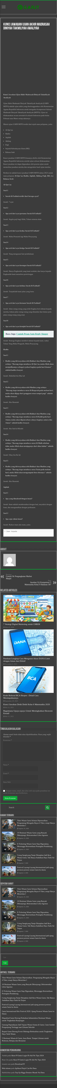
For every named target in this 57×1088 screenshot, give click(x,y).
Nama (6, 765)
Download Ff (20, 1064)
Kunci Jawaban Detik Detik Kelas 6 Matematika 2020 (26, 704)
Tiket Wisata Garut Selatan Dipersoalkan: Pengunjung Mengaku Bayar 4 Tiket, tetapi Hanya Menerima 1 (36, 823)
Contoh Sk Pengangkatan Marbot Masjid (19, 577)
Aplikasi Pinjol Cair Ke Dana (26, 1068)
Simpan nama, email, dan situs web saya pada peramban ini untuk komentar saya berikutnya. (26, 792)
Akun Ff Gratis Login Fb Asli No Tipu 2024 (27, 1055)
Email (6, 773)
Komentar (7, 740)
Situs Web (7, 782)
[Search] (47, 807)
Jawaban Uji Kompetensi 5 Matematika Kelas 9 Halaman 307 (38, 583)
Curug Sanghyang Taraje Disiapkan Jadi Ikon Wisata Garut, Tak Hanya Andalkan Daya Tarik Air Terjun (35, 857)
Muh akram (6, 1068)
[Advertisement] (28, 62)
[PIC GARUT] (28, 6)
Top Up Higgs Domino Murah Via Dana (30, 1073)
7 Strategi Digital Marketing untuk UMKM (21, 624)
